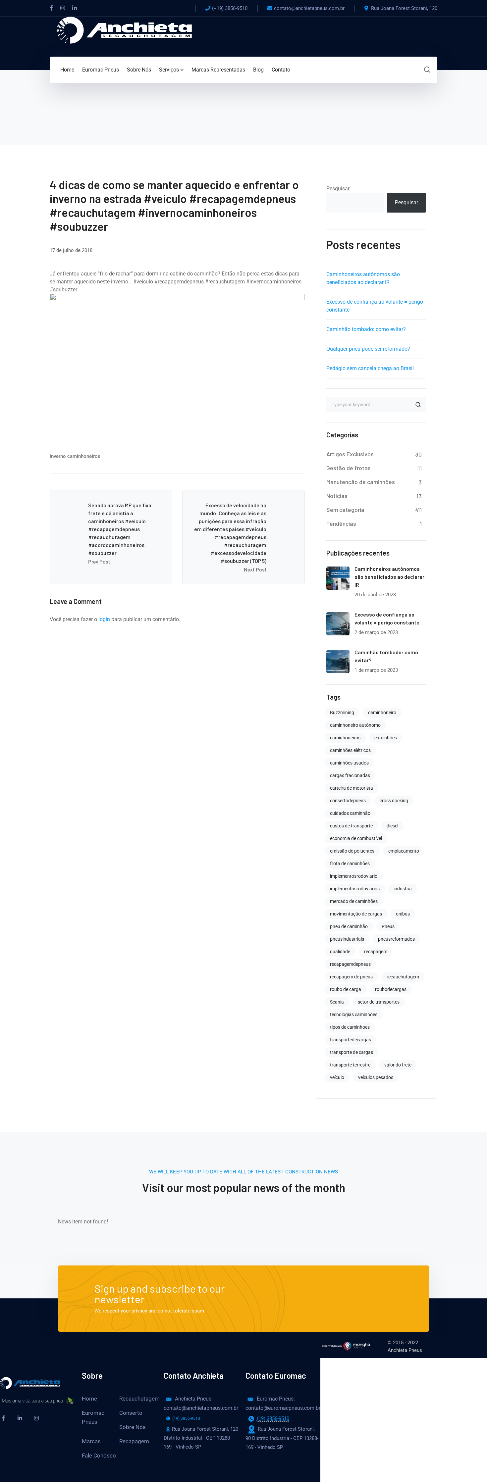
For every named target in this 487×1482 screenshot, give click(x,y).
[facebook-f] (3, 1418)
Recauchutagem (139, 1398)
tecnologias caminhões (353, 1014)
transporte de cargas (351, 1052)
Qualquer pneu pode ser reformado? (368, 349)
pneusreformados (396, 939)
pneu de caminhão (349, 926)
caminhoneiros (345, 737)
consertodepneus (348, 800)
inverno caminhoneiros (75, 456)
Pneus (388, 926)
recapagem (375, 951)
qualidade (340, 951)
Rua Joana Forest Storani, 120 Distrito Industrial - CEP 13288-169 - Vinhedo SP (196, 1438)
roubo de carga (345, 989)
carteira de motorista (351, 788)
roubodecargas (390, 989)
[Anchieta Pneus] (124, 29)
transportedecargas (350, 1039)
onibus (403, 913)
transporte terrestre (350, 1064)
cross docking (394, 800)
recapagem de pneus (351, 976)
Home (89, 1398)
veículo (337, 1077)
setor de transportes (379, 1002)
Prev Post (99, 562)
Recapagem (134, 1441)
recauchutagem (403, 976)
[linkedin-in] (20, 1418)
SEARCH (418, 404)
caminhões (385, 737)
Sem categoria (345, 509)
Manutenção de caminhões (360, 481)
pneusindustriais (347, 939)
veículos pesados (375, 1077)
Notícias (337, 495)
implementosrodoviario (353, 876)
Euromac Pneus (93, 1417)
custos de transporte (351, 825)
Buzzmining (342, 712)
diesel (392, 825)
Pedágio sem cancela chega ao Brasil (370, 368)
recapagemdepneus (350, 964)
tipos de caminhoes (350, 1027)
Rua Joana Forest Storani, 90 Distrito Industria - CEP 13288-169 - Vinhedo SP (281, 1437)
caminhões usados (349, 763)
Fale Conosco (99, 1455)
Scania (337, 1002)
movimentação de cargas (356, 913)
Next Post (255, 570)
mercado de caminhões (354, 901)
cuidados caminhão (350, 813)
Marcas (91, 1441)
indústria (403, 888)
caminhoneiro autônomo (355, 725)
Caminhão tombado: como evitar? (366, 329)
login (104, 619)
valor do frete (397, 1064)
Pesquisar (338, 188)
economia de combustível (356, 838)
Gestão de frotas (348, 467)
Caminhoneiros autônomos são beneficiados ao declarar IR (389, 577)
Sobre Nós (132, 1427)
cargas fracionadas (350, 775)
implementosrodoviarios (355, 888)
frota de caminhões (350, 863)
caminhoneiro (382, 712)
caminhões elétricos (350, 750)
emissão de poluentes (352, 851)
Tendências (341, 523)
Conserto (130, 1412)
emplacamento (403, 851)
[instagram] (36, 1418)
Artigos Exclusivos (350, 454)
